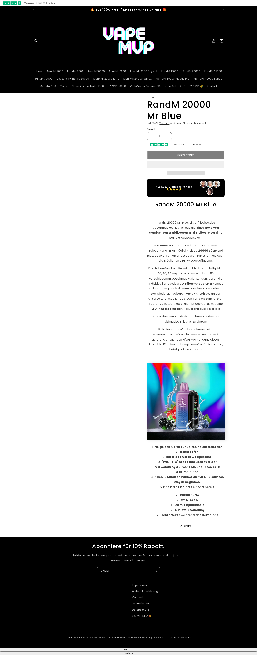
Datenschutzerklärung (140, 637)
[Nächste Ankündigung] (223, 9)
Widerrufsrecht (117, 637)
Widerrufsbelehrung (145, 591)
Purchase (128, 653)
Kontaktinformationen (180, 637)
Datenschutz (140, 609)
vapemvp (79, 637)
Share (188, 526)
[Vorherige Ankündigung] (33, 9)
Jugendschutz (141, 603)
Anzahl (151, 129)
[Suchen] (36, 41)
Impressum (139, 585)
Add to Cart (128, 649)
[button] (185, 165)
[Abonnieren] (156, 571)
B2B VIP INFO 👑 (142, 616)
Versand (164, 123)
